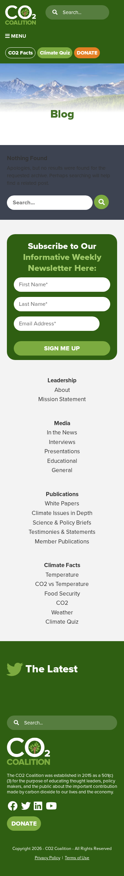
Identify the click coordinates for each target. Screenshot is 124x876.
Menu (18, 36)
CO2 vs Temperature (62, 584)
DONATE (87, 53)
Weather (62, 612)
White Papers (62, 503)
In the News (62, 432)
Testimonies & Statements (62, 532)
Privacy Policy (47, 858)
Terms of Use (77, 858)
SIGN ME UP (62, 348)
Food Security (62, 593)
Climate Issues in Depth (62, 513)
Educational (62, 461)
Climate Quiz (55, 53)
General (62, 470)
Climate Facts (62, 565)
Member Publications (62, 541)
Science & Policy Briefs (62, 522)
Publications (62, 494)
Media (62, 423)
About (62, 390)
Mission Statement (62, 399)
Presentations (62, 451)
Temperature (62, 575)
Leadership (62, 380)
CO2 (62, 603)
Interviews (62, 442)
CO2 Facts (20, 53)
